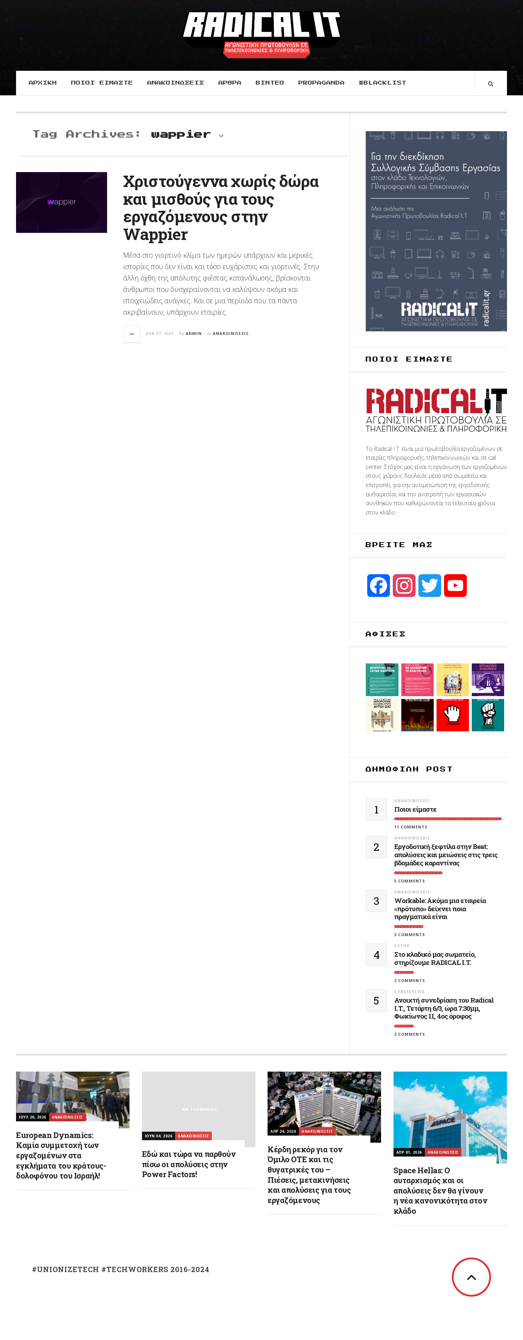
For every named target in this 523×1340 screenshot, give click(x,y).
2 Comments (409, 980)
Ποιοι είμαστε (415, 809)
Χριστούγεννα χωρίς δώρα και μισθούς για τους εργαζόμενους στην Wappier (220, 207)
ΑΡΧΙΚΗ (43, 83)
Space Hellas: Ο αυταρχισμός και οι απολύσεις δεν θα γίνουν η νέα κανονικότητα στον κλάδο (440, 1190)
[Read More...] (132, 333)
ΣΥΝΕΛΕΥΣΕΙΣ (409, 991)
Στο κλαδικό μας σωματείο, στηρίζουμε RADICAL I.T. (435, 958)
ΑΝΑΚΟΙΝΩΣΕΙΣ (175, 83)
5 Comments (409, 880)
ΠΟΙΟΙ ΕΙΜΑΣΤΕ (102, 83)
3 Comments (409, 934)
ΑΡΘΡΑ (230, 83)
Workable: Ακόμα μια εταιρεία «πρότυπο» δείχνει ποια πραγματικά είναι (440, 909)
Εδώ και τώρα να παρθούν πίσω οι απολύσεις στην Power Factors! (189, 1164)
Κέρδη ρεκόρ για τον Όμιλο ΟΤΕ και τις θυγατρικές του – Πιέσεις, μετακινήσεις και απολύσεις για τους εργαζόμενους (309, 1174)
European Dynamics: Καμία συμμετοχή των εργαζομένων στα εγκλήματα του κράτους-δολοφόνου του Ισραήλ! (61, 1155)
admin (194, 333)
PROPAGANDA (322, 83)
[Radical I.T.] (261, 34)
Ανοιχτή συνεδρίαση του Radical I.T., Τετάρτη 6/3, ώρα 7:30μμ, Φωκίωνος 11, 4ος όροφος (443, 1008)
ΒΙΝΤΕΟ (270, 83)
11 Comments (411, 826)
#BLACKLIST (383, 83)
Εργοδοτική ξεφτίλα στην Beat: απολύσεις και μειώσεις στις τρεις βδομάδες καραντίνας (445, 855)
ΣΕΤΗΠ (402, 945)
